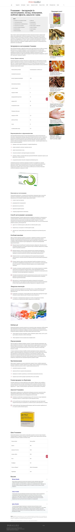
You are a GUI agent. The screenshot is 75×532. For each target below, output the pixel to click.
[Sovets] (13, 525)
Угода (44, 525)
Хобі (47, 5)
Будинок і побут (34, 5)
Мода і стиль (42, 5)
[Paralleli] (34, 2)
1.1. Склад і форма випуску (17, 22)
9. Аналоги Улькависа (33, 27)
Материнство (52, 5)
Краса (28, 5)
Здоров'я (17, 5)
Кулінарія (23, 5)
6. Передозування (33, 22)
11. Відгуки (31, 30)
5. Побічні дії (32, 20)
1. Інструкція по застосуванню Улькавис (19, 20)
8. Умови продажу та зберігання (35, 25)
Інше (58, 5)
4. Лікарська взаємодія (17, 30)
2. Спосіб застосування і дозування (19, 27)
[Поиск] (63, 5)
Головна (11, 5)
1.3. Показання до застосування (18, 25)
